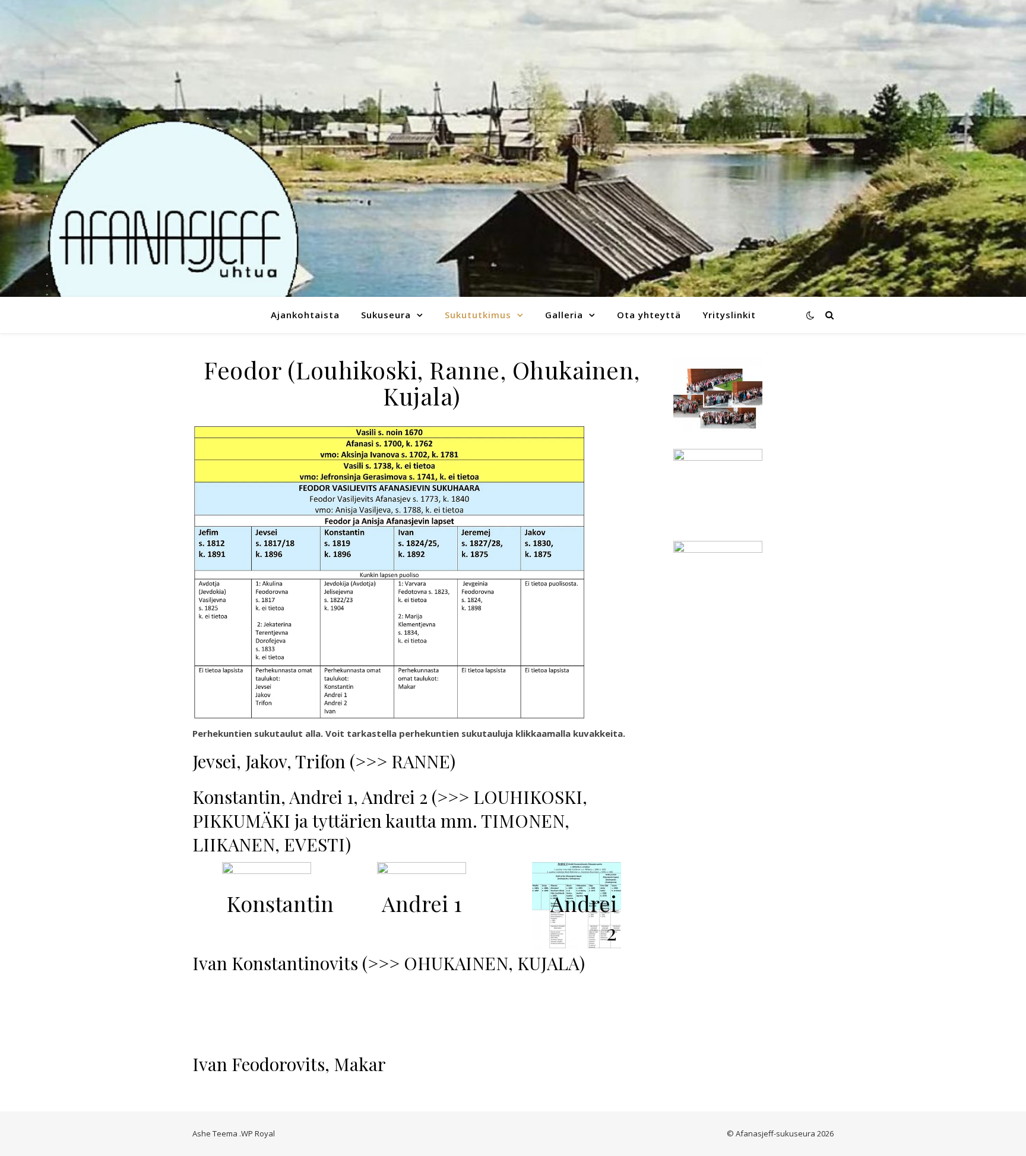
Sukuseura (386, 315)
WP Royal (258, 1133)
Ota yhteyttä (649, 315)
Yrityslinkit (729, 315)
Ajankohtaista (305, 315)
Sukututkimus (478, 315)
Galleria (564, 315)
